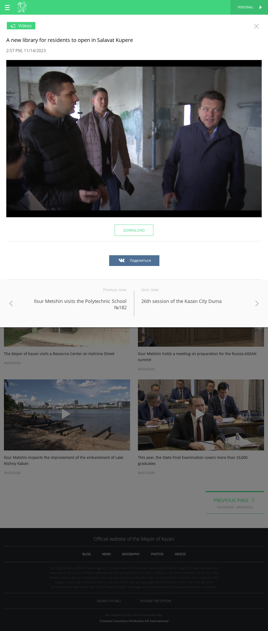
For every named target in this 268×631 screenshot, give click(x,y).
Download (134, 230)
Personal (245, 7)
